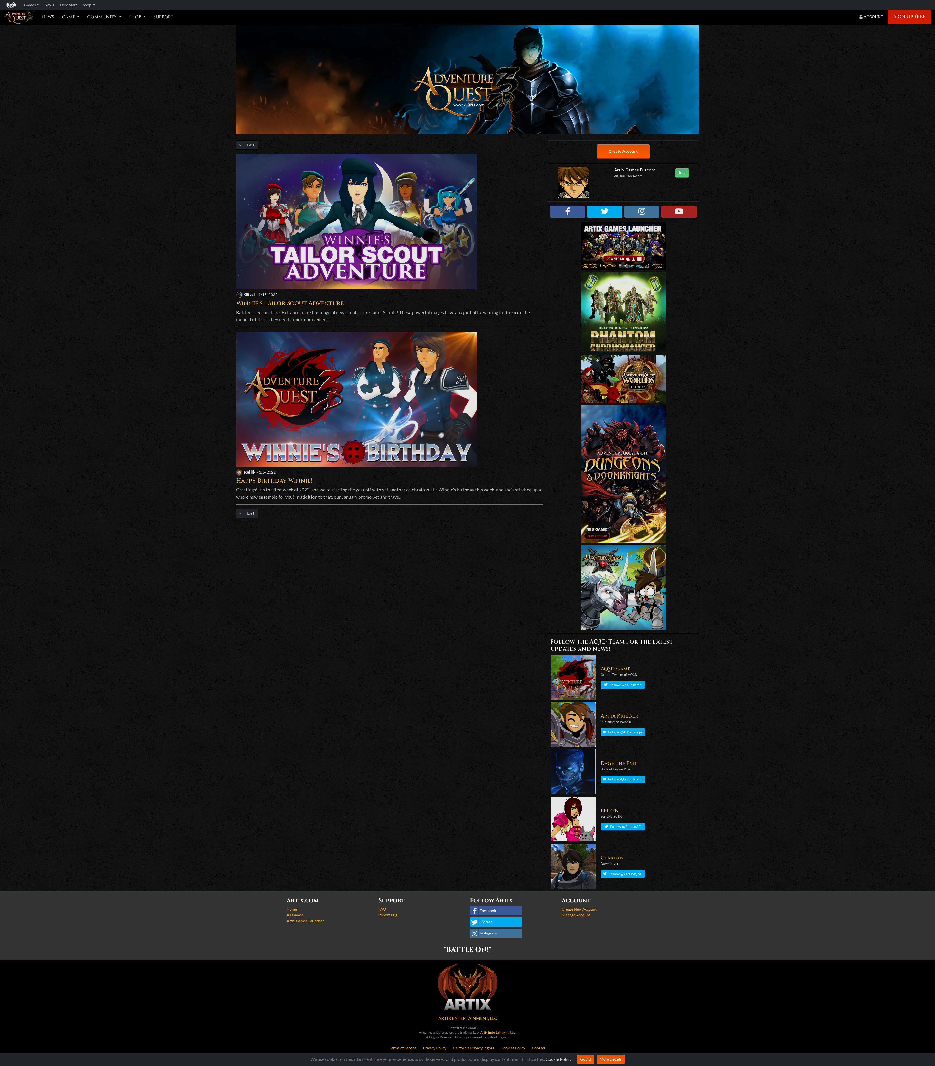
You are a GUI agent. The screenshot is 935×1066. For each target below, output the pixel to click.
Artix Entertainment (494, 1032)
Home (292, 909)
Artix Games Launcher (305, 920)
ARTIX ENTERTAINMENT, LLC (467, 1018)
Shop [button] (87, 4)
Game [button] (69, 17)
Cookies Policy (513, 1048)
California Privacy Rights (473, 1048)
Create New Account (579, 909)
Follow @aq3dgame (625, 685)
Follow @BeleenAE (625, 826)
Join (682, 172)
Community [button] (102, 17)
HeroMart (68, 4)
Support (163, 17)
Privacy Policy (434, 1048)
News (48, 17)
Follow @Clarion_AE (625, 874)
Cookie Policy (558, 1059)
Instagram (488, 933)
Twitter (486, 921)
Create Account (623, 151)
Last (251, 145)
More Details (611, 1059)
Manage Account (576, 915)
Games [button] (30, 4)
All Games (295, 915)
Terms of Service (403, 1048)
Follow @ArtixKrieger (626, 732)
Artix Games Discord (635, 169)
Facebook (488, 910)
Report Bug (387, 915)
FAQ (382, 909)
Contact (538, 1048)
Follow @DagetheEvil (625, 779)
